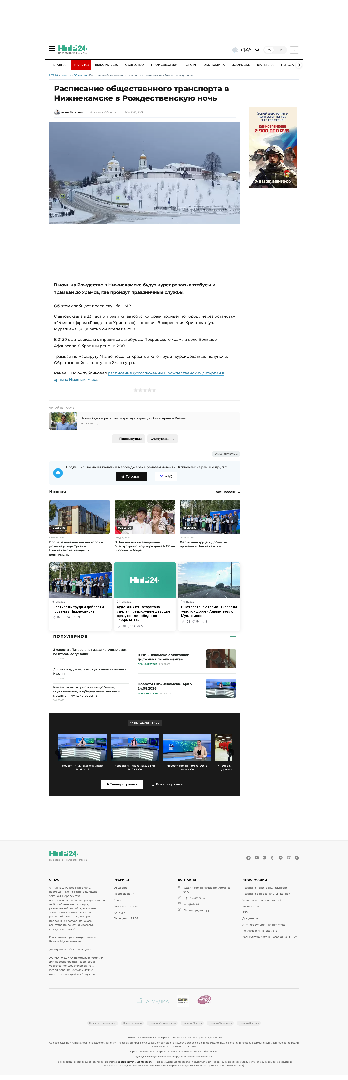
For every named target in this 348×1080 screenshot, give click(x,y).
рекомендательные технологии (135, 1061)
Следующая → (163, 439)
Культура (265, 64)
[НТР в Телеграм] (281, 858)
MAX (168, 476)
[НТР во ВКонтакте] (265, 858)
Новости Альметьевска (162, 1023)
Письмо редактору (196, 910)
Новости (65, 75)
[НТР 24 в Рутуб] (289, 858)
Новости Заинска (249, 1023)
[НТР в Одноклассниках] (273, 858)
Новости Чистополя (220, 1023)
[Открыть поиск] (257, 50)
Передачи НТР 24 (126, 918)
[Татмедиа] (153, 1001)
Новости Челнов (192, 1023)
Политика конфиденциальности (264, 887)
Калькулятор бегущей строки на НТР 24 (269, 936)
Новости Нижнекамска (102, 1023)
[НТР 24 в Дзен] (297, 858)
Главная (60, 64)
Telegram (134, 476)
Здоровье (241, 64)
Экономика (214, 64)
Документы (250, 918)
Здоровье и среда (126, 906)
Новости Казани (132, 1023)
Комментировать (224, 454)
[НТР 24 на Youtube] (257, 858)
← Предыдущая (128, 439)
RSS (245, 912)
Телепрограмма (123, 784)
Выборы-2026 (106, 64)
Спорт (191, 64)
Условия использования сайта (263, 900)
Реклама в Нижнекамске (259, 930)
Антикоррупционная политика (263, 924)
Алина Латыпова (72, 112)
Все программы (169, 784)
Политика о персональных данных (266, 893)
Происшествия (164, 64)
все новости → (228, 492)
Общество (134, 64)
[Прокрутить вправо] (299, 65)
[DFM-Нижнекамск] (183, 1001)
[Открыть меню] (52, 48)
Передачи (289, 64)
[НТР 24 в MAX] (248, 858)
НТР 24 (53, 75)
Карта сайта (250, 906)
